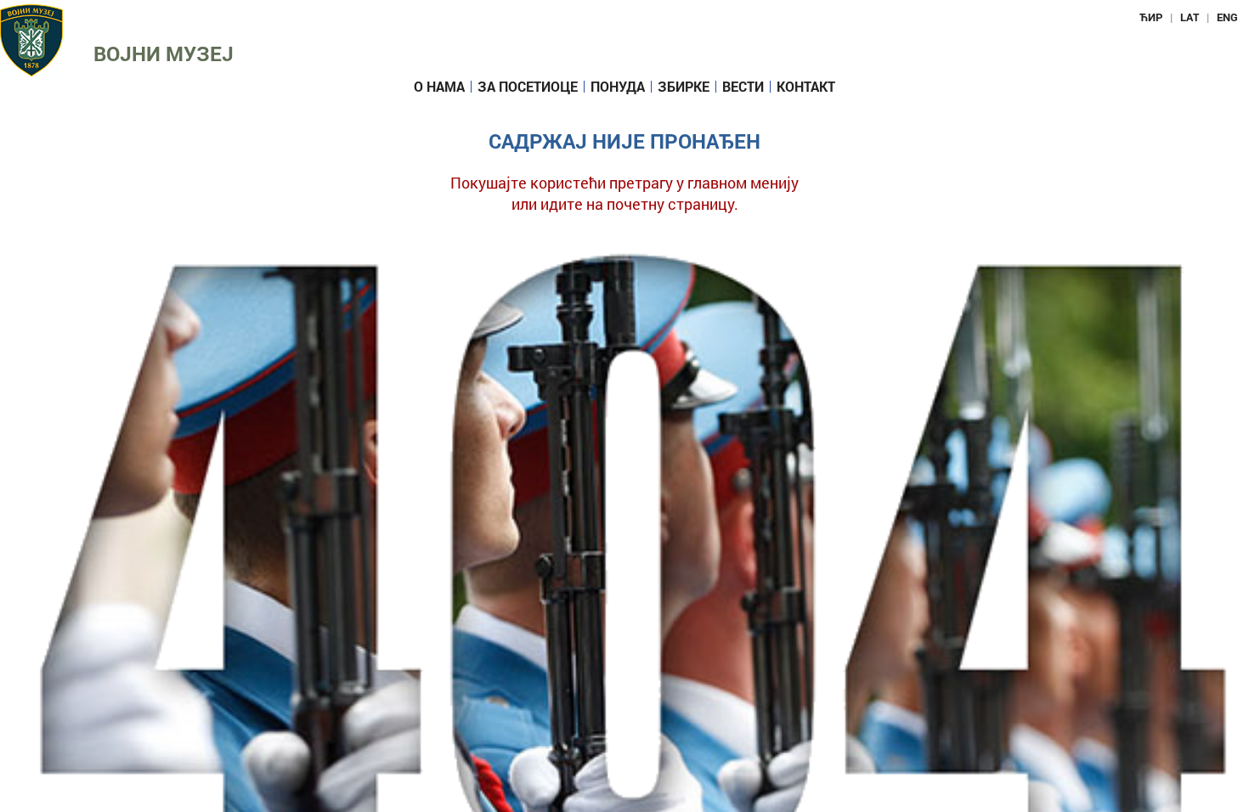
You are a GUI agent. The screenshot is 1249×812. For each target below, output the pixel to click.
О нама (439, 87)
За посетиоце (528, 87)
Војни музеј (163, 53)
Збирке (683, 87)
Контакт (806, 87)
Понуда (618, 87)
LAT (1189, 17)
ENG (1227, 17)
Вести (743, 87)
